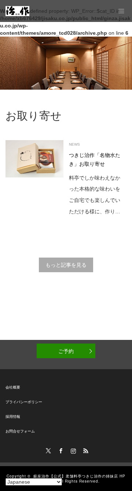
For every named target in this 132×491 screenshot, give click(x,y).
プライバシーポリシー (24, 402)
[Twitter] (47, 449)
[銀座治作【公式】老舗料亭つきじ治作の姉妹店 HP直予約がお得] (17, 11)
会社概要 (13, 387)
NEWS (74, 144)
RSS (84, 449)
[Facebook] (59, 449)
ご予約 (66, 351)
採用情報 (13, 417)
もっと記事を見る (66, 265)
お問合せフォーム (20, 431)
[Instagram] (72, 449)
